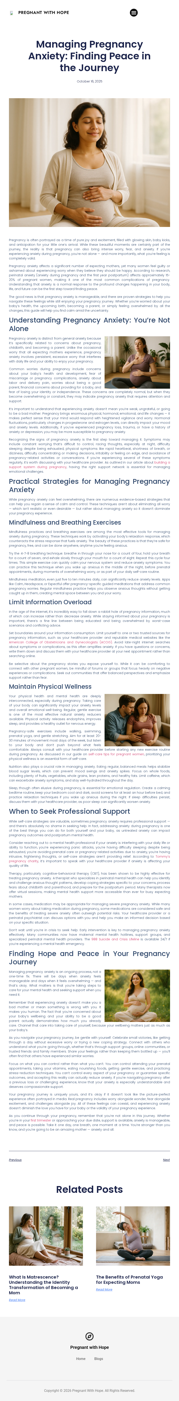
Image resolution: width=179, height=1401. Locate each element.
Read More (17, 1299)
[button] (134, 13)
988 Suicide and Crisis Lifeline (115, 939)
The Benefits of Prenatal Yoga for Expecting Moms (129, 1279)
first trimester (41, 1120)
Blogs (98, 1359)
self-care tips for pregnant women (116, 754)
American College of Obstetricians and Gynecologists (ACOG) (60, 642)
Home (81, 1359)
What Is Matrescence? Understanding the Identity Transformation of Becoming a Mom (43, 1285)
